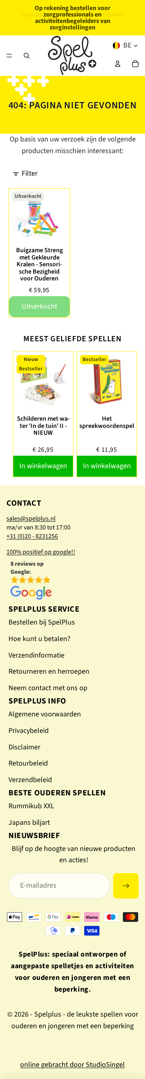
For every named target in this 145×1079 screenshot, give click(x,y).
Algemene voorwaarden (44, 714)
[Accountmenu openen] (117, 64)
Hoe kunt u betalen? (39, 639)
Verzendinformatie (36, 655)
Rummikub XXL (31, 806)
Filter (29, 173)
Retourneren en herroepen (48, 671)
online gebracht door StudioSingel (72, 1065)
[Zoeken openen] (26, 55)
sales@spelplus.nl (31, 518)
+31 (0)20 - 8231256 (32, 536)
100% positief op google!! (40, 552)
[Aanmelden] (126, 885)
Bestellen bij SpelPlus (41, 622)
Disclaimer (24, 747)
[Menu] (9, 55)
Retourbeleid (28, 763)
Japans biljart (29, 823)
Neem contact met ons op (47, 688)
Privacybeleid (28, 731)
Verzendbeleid (30, 780)
